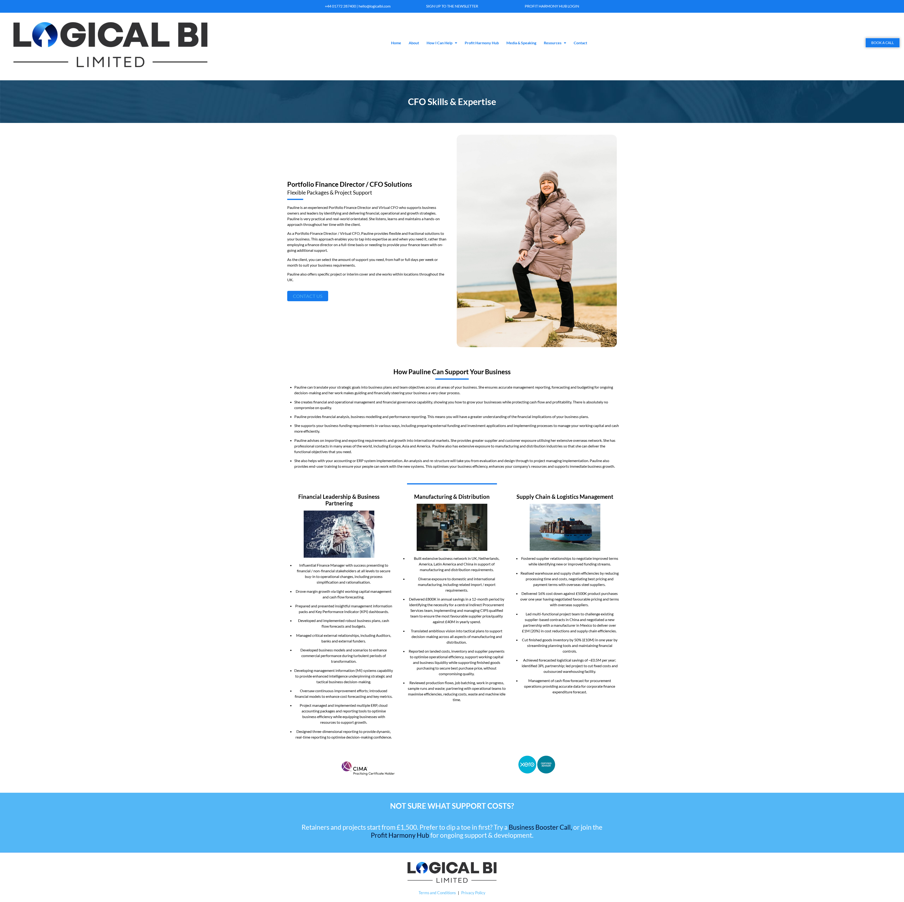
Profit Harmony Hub (482, 43)
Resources (552, 43)
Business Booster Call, (540, 827)
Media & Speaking (521, 43)
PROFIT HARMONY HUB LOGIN (552, 6)
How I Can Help (439, 43)
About (414, 43)
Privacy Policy (473, 892)
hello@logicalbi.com (375, 6)
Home (396, 43)
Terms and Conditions (437, 892)
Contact (580, 43)
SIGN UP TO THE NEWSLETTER (452, 6)
